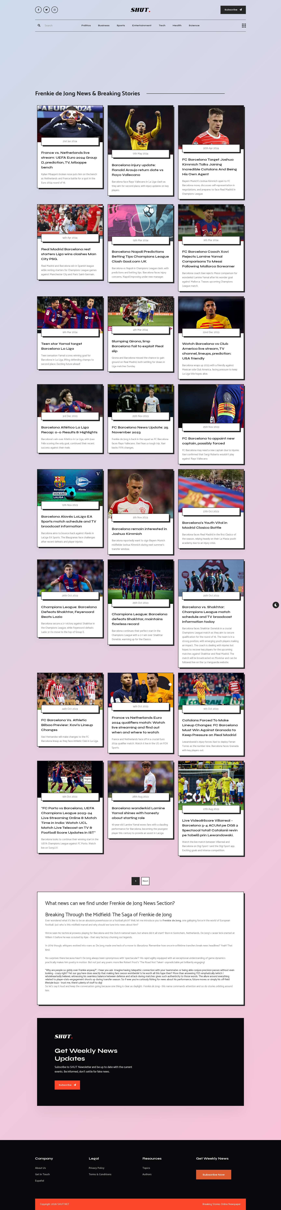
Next (145, 881)
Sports (121, 25)
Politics (86, 25)
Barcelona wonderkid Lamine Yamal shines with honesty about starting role (138, 813)
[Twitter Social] (46, 10)
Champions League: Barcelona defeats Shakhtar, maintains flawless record (139, 619)
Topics (146, 1168)
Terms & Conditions (100, 1174)
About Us (40, 1168)
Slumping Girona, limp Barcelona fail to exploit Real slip (137, 346)
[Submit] (39, 25)
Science (194, 25)
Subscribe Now (214, 1174)
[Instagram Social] (54, 10)
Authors (147, 1174)
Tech (162, 25)
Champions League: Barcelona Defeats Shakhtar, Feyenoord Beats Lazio (69, 612)
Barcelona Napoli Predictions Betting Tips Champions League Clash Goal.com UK (140, 256)
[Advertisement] (140, 57)
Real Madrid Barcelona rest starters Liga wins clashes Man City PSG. (68, 254)
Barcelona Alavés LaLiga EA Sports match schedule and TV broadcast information (68, 521)
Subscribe (231, 9)
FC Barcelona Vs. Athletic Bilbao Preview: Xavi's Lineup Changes (67, 725)
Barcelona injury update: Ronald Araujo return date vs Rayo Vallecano (137, 170)
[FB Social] (38, 10)
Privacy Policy (96, 1168)
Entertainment (141, 25)
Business (103, 25)
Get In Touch (42, 1174)
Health (177, 25)
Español (39, 1181)
